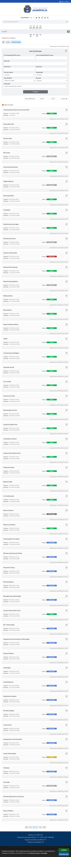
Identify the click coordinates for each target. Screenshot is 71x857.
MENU (3, 31)
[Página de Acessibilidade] (48, 18)
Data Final (39, 66)
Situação (38, 78)
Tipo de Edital (8, 78)
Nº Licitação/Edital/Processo (12, 55)
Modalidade (39, 72)
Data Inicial (7, 66)
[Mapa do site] (45, 18)
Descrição (7, 61)
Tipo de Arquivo (8, 72)
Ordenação (7, 83)
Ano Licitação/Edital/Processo (44, 55)
